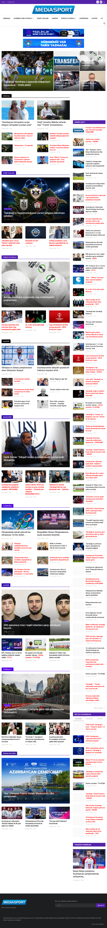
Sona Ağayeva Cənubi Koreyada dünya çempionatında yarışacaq (95, 615)
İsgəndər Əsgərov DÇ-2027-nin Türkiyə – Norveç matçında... (87, 872)
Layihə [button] (94, 18)
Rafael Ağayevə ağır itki (58, 379)
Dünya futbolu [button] (68, 18)
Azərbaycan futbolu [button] (23, 18)
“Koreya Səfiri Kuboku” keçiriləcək (58, 822)
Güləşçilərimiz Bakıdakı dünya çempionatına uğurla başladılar (94, 593)
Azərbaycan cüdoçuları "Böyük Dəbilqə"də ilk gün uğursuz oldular (11, 823)
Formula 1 (7, 669)
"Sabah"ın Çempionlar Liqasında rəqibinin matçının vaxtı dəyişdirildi (95, 164)
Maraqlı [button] (6, 18)
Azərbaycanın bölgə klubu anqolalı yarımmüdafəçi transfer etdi (95, 186)
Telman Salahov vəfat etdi (59, 389)
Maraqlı (6, 96)
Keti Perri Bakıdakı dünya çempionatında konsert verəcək (11, 739)
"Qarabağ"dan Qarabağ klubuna (94, 313)
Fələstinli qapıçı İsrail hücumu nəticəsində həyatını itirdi (22, 403)
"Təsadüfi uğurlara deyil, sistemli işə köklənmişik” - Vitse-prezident (95, 522)
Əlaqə (3, 2)
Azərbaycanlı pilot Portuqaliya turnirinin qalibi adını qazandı (57, 739)
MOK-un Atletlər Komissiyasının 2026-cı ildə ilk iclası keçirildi (58, 546)
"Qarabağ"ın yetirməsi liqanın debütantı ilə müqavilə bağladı (93, 546)
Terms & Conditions (98, 924)
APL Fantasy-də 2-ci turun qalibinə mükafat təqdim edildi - (12, 655)
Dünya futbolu (9, 257)
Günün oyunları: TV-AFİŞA (95, 674)
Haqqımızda (10, 2)
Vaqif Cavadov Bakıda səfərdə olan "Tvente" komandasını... (51, 123)
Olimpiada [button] (83, 18)
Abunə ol (101, 905)
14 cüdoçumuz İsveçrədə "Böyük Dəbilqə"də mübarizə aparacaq (95, 650)
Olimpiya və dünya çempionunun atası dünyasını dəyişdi (17, 369)
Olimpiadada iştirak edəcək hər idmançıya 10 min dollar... (16, 533)
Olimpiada (7, 506)
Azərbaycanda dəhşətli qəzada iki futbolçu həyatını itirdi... (53, 369)
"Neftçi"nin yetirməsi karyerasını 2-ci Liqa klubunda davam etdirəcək (95, 233)
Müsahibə (7, 417)
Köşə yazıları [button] (43, 18)
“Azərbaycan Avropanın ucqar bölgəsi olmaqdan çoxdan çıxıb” (17, 123)
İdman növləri (9, 753)
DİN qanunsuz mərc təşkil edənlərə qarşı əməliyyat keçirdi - (95, 256)
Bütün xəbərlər (99, 708)
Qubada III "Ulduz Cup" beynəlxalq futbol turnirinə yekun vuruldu (59, 655)
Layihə (6, 585)
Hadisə (6, 341)
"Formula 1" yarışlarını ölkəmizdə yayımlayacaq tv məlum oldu (34, 739)
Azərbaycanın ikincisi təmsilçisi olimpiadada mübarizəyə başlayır (58, 572)
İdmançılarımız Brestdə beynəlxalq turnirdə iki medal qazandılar (34, 823)
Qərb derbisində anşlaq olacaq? (94, 174)
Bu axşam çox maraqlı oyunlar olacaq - (34, 655)
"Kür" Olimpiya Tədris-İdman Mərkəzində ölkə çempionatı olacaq (94, 152)
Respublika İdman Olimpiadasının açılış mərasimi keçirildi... (52, 533)
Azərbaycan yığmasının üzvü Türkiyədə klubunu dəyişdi (94, 569)
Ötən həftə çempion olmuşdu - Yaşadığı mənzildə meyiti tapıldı (58, 403)
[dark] (104, 2)
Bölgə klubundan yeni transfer (93, 604)
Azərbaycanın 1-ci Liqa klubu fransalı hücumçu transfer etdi (94, 346)
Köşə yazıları (8, 173)
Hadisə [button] (55, 18)
